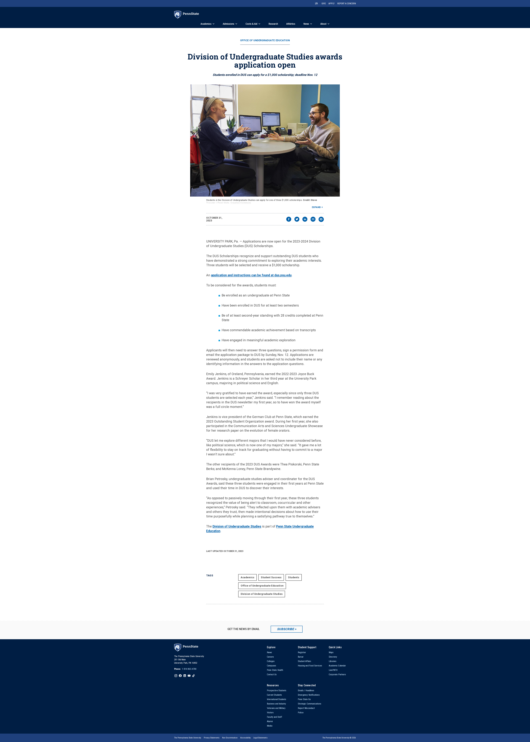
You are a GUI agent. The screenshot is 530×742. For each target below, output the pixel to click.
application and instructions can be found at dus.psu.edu (251, 275)
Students (293, 577)
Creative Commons (240, 203)
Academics (247, 577)
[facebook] (288, 219)
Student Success (271, 577)
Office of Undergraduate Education (265, 40)
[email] (313, 219)
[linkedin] (304, 219)
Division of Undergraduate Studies (237, 526)
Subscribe (285, 629)
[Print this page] (321, 219)
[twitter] (296, 219)
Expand (316, 207)
